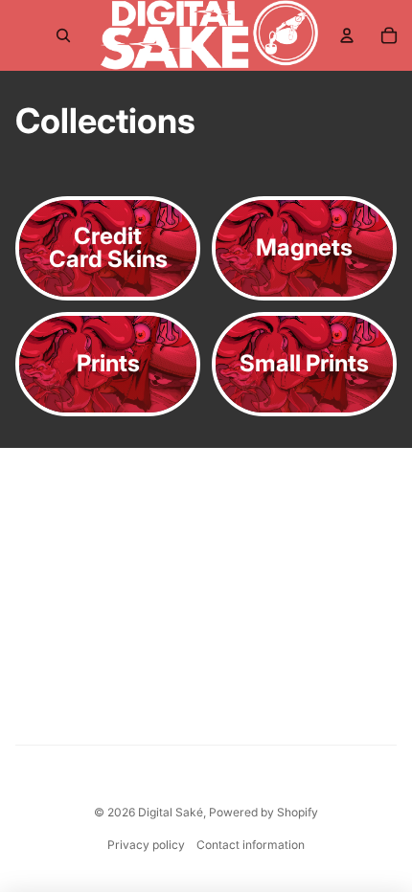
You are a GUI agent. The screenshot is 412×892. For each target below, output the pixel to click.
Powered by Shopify (263, 812)
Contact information (250, 844)
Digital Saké (170, 812)
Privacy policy (146, 844)
